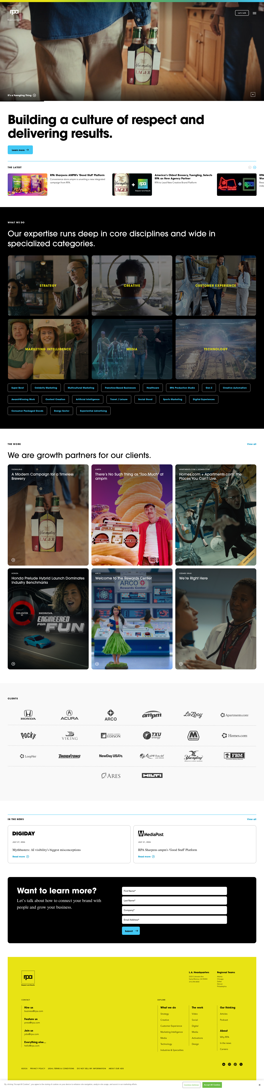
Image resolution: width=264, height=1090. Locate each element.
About (224, 1030)
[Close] (260, 1085)
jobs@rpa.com (31, 1034)
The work (197, 1007)
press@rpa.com (32, 1022)
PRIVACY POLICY (37, 1068)
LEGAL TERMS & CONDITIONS (61, 1068)
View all (251, 444)
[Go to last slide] (8, 52)
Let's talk (242, 13)
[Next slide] (256, 52)
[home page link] (14, 13)
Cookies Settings (191, 1085)
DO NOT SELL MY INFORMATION (91, 1068)
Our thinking (227, 1007)
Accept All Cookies (212, 1085)
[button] (254, 13)
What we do (168, 1007)
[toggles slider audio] (253, 94)
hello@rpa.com (31, 1045)
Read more (19, 856)
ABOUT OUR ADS (116, 1068)
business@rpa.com (33, 1011)
